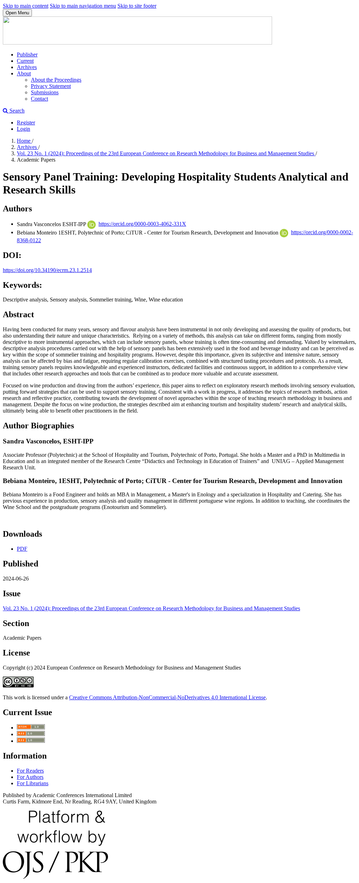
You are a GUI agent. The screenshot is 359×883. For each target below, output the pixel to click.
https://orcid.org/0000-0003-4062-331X (142, 224)
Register (26, 122)
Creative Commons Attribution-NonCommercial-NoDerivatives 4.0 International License (167, 697)
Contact (39, 99)
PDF (22, 549)
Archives (27, 67)
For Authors (30, 777)
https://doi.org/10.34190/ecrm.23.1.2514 (47, 270)
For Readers (30, 771)
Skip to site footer (136, 6)
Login (23, 129)
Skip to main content (25, 6)
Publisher (27, 54)
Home (24, 141)
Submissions (45, 92)
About (24, 73)
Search (16, 111)
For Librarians (32, 783)
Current (25, 61)
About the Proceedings (56, 80)
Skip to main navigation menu (83, 6)
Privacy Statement (51, 86)
